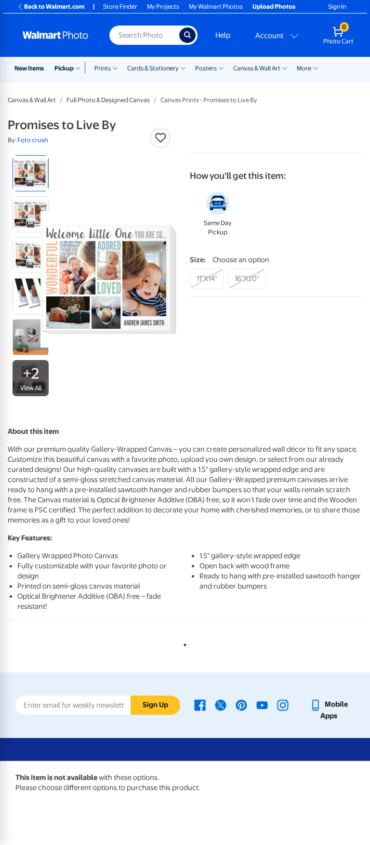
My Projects (163, 6)
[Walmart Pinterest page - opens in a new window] (241, 704)
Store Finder (120, 6)
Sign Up (155, 704)
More (304, 68)
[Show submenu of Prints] (115, 67)
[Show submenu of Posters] (221, 67)
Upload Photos (273, 6)
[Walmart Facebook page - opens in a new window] (200, 704)
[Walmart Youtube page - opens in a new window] (262, 704)
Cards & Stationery (153, 68)
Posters (206, 68)
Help (222, 35)
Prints (102, 68)
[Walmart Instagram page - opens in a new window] (283, 704)
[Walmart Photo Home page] (56, 35)
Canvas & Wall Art (256, 68)
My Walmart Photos (216, 6)
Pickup (64, 68)
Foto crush (32, 140)
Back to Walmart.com (54, 6)
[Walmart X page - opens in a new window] (220, 704)
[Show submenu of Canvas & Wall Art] (285, 67)
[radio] (31, 173)
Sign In (337, 6)
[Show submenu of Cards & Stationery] (183, 67)
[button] (160, 138)
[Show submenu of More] (315, 67)
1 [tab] (183, 643)
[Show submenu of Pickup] (80, 67)
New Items (29, 68)
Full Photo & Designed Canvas (108, 100)
